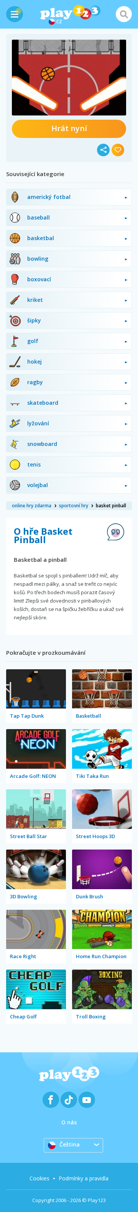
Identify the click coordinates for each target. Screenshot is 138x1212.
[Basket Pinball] (69, 77)
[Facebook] (51, 1100)
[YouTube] (87, 1100)
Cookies (39, 1178)
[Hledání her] (124, 14)
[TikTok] (69, 1100)
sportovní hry (73, 505)
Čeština (69, 1144)
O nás (69, 1122)
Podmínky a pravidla (83, 1178)
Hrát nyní (69, 128)
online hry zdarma (31, 505)
